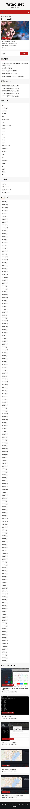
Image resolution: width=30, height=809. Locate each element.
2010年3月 (4, 440)
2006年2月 (4, 582)
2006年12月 (5, 553)
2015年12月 (5, 271)
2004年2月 (4, 634)
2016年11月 (5, 257)
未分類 (3, 163)
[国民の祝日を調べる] (15, 705)
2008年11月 (5, 486)
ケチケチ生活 (5, 119)
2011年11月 (5, 382)
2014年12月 (5, 294)
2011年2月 (4, 408)
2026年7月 (4, 201)
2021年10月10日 (12, 744)
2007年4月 (4, 541)
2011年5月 (4, 399)
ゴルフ (3, 122)
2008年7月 (4, 498)
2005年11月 (5, 591)
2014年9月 (4, 300)
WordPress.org (6, 192)
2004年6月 (4, 623)
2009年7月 (4, 463)
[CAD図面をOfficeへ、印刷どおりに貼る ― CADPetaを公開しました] (15, 677)
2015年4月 (4, 289)
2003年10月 (5, 646)
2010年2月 (4, 443)
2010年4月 (4, 437)
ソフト (3, 131)
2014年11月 (5, 297)
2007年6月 (4, 536)
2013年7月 (4, 335)
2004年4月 (4, 628)
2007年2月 (4, 547)
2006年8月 (4, 565)
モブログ (4, 151)
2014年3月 (4, 315)
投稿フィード (5, 187)
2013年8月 (4, 332)
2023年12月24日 (12, 718)
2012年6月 (4, 361)
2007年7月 (4, 533)
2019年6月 (4, 233)
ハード (3, 140)
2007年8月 (4, 530)
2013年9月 (4, 329)
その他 (3, 128)
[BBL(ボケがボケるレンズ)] (15, 30)
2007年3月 (4, 544)
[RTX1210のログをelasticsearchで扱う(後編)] (15, 784)
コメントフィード (6, 189)
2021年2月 (4, 216)
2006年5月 (4, 573)
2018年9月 (4, 239)
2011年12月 (5, 379)
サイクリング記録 (6, 125)
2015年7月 (4, 286)
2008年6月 (4, 501)
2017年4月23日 (11, 43)
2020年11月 (5, 222)
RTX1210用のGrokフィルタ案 (9, 73)
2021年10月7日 (11, 797)
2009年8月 (4, 460)
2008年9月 (4, 492)
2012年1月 (4, 376)
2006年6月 (4, 570)
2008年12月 (5, 483)
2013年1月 (4, 347)
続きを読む (4, 47)
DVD (3, 105)
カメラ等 (4, 37)
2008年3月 (4, 509)
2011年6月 (4, 396)
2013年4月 (4, 344)
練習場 (3, 169)
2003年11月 (5, 643)
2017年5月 (4, 245)
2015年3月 (4, 291)
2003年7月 (4, 655)
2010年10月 (5, 419)
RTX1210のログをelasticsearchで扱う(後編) (13, 76)
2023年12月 (5, 204)
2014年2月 (4, 318)
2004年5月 (4, 626)
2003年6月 (4, 658)
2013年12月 (5, 321)
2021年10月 (5, 207)
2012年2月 (4, 373)
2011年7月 (4, 393)
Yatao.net (15, 4)
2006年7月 (4, 567)
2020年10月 (5, 225)
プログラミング (6, 145)
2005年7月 (4, 602)
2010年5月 (4, 434)
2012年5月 (4, 364)
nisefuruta (5, 43)
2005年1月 (4, 617)
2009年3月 (4, 474)
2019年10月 (5, 228)
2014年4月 (4, 312)
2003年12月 (5, 640)
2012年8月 (4, 355)
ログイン (4, 184)
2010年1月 (4, 445)
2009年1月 (4, 480)
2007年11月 (5, 521)
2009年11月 (5, 451)
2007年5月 (4, 538)
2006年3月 (4, 579)
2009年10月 (5, 454)
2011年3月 (4, 405)
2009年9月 (4, 457)
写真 (9, 37)
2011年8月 (4, 390)
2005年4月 (4, 611)
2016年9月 (4, 262)
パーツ (3, 137)
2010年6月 (4, 431)
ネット (3, 134)
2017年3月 (4, 251)
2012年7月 (4, 358)
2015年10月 (5, 277)
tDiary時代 (4, 108)
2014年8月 (4, 303)
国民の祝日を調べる (7, 68)
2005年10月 (5, 594)
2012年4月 (4, 367)
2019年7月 (4, 230)
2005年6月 (4, 605)
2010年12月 (5, 413)
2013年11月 (5, 323)
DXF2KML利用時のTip (7, 85)
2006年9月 (4, 562)
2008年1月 (4, 515)
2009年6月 (4, 466)
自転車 (3, 172)
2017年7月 (4, 242)
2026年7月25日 (11, 692)
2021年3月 (4, 213)
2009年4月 (4, 472)
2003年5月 (4, 660)
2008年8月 (4, 495)
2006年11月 (5, 556)
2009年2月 (4, 477)
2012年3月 (4, 370)
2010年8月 (4, 425)
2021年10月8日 (11, 771)
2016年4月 (4, 268)
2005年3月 (4, 614)
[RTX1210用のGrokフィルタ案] (15, 758)
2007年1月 (4, 550)
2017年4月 (4, 248)
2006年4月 (4, 576)
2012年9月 (4, 352)
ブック (3, 143)
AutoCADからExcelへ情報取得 (9, 71)
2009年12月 (5, 448)
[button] (2, 12)
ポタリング (4, 148)
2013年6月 (4, 338)
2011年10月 (5, 384)
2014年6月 (4, 306)
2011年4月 (4, 402)
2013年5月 (4, 341)
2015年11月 (5, 274)
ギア (3, 116)
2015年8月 (4, 283)
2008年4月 (4, 506)
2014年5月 (4, 309)
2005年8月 (4, 599)
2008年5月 (4, 504)
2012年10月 (5, 350)
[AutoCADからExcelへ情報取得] (15, 731)
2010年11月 (5, 416)
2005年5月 (4, 608)
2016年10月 (5, 260)
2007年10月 (5, 524)
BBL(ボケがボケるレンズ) (8, 41)
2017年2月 (4, 254)
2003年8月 (4, 652)
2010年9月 (4, 422)
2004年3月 (4, 631)
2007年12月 (5, 518)
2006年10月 (5, 559)
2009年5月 (4, 469)
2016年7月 (4, 265)
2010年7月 (4, 428)
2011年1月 (4, 411)
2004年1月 (4, 637)
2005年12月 (5, 588)
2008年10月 (5, 489)
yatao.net (4, 111)
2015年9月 (4, 280)
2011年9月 (4, 387)
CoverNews (22, 804)
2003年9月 (4, 649)
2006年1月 (4, 585)
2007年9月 (4, 527)
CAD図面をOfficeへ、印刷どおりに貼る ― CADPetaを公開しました (15, 64)
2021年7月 (4, 210)
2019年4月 (4, 236)
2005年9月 (4, 597)
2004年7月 (4, 620)
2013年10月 (5, 326)
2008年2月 (4, 512)
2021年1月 (4, 219)
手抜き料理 (4, 160)
